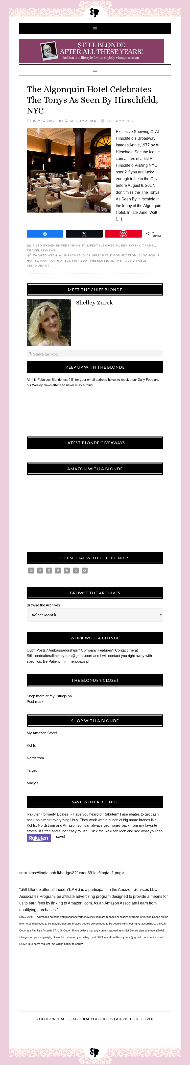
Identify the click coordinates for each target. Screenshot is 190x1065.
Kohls (31, 745)
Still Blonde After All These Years (94, 51)
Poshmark (35, 701)
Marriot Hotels (55, 260)
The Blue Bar (101, 260)
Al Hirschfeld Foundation (112, 255)
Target (32, 770)
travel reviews (41, 250)
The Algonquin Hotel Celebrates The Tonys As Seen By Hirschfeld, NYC (92, 99)
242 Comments (120, 121)
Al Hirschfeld (72, 255)
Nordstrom (35, 758)
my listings (58, 696)
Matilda (80, 260)
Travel (148, 245)
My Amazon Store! (42, 733)
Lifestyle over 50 (103, 245)
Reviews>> (130, 245)
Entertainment (70, 245)
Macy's (33, 783)
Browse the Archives (43, 605)
